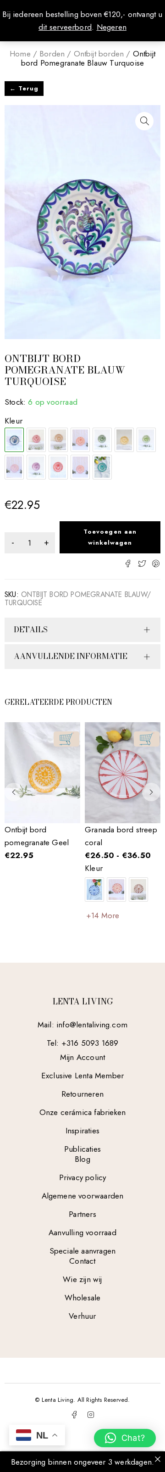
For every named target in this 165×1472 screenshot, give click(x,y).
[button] (144, 121)
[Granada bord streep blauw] (94, 889)
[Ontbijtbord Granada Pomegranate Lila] (14, 467)
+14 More (103, 915)
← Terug (24, 88)
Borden (52, 53)
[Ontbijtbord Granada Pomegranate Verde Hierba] (146, 439)
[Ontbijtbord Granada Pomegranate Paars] (36, 467)
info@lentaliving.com (91, 1024)
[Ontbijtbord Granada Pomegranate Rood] (58, 467)
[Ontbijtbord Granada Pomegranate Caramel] (58, 439)
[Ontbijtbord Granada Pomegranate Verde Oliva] (102, 439)
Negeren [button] (111, 27)
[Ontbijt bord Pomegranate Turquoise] (102, 467)
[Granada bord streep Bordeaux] (116, 889)
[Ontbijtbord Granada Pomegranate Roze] (80, 467)
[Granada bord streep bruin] (138, 889)
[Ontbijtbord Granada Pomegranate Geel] (124, 439)
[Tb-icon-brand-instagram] (90, 1414)
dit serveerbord (65, 27)
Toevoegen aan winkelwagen (110, 537)
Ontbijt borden (99, 53)
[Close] (157, 1458)
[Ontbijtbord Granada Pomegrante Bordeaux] (36, 439)
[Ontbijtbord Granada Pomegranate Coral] (80, 439)
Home (20, 53)
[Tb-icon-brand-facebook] (74, 1414)
